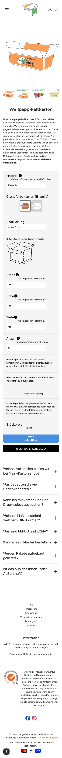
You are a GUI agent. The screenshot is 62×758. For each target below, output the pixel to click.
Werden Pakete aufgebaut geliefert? (24, 555)
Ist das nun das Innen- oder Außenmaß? (25, 571)
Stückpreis (14, 424)
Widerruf (31, 625)
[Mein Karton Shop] (31, 9)
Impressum (31, 609)
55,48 (30, 440)
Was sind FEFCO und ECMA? (25, 531)
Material (12, 175)
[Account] (49, 9)
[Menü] (6, 9)
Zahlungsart (31, 621)
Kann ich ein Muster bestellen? (27, 542)
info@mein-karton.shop (33, 366)
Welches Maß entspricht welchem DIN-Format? (22, 518)
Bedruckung (15, 221)
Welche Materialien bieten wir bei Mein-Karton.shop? (26, 471)
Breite (27, 274)
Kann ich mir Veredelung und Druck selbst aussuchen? (25, 502)
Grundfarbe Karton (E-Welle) (27, 196)
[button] (6, 751)
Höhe (26, 296)
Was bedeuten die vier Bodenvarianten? (20, 486)
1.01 (30, 428)
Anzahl (27, 338)
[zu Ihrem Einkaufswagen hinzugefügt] (56, 9)
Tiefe (26, 317)
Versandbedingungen (31, 617)
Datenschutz (31, 613)
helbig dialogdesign (48, 737)
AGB (31, 604)
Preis (31, 436)
